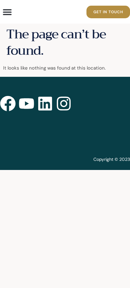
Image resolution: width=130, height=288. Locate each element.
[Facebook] (8, 103)
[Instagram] (64, 103)
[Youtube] (26, 103)
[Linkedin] (45, 103)
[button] (7, 12)
